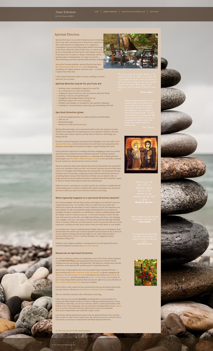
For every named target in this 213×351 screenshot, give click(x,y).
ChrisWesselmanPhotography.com (82, 330)
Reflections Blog (67, 261)
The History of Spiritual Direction (94, 289)
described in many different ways (69, 67)
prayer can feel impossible (100, 277)
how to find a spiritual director (68, 282)
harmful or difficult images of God (85, 159)
